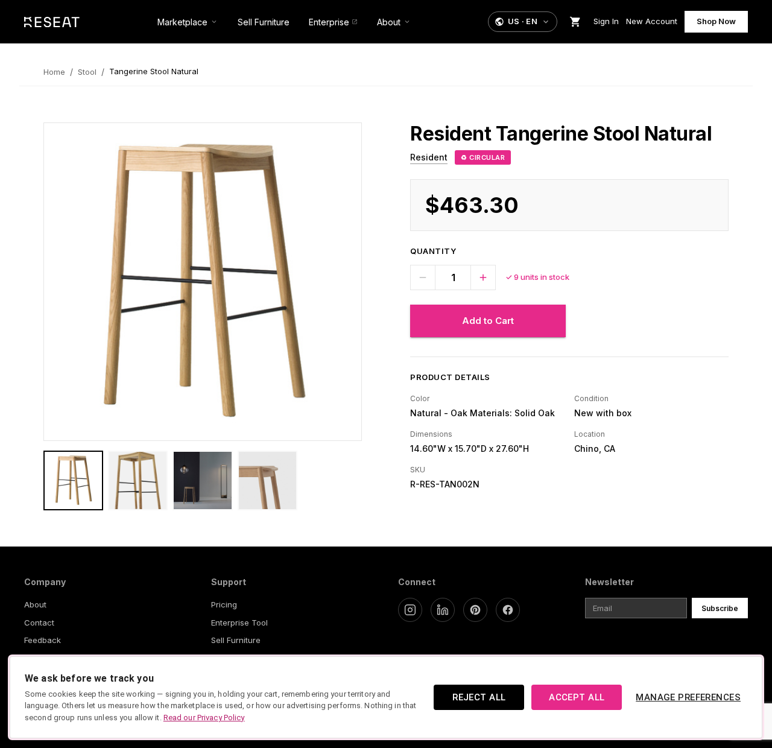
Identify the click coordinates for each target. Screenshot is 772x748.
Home (54, 72)
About (35, 604)
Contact (39, 622)
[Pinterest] (475, 610)
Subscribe (719, 608)
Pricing (224, 604)
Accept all (576, 697)
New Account (651, 21)
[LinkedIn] (443, 610)
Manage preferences (688, 697)
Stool (87, 72)
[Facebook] (508, 610)
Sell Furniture (236, 640)
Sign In (606, 21)
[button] (522, 21)
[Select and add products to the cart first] (575, 22)
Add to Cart (488, 320)
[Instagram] (410, 610)
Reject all (478, 697)
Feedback (42, 640)
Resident (429, 157)
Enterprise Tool (239, 622)
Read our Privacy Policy (204, 717)
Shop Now (716, 21)
